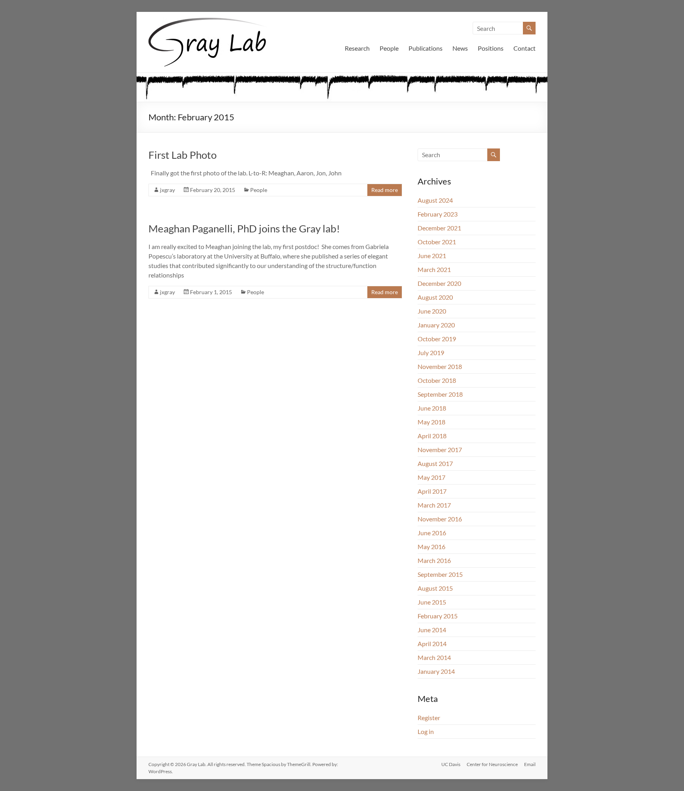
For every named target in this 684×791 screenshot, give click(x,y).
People (389, 48)
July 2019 (431, 352)
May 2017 (431, 477)
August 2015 (435, 588)
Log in (426, 731)
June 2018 (432, 408)
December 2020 (439, 283)
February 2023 (438, 214)
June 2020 (432, 311)
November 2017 (440, 449)
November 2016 (440, 519)
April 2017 (432, 491)
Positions (491, 48)
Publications (425, 48)
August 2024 (435, 200)
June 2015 (432, 602)
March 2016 (434, 560)
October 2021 (437, 241)
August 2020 (435, 297)
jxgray (167, 189)
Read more (384, 189)
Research (357, 48)
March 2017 (434, 505)
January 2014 (436, 671)
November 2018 (440, 366)
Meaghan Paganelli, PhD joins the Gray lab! (244, 228)
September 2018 (440, 394)
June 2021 (432, 255)
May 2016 (431, 546)
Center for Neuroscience (492, 764)
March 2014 (434, 657)
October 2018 (437, 380)
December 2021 (439, 228)
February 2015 (438, 616)
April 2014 (432, 643)
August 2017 (435, 463)
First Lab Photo (182, 154)
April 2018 (432, 435)
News (460, 48)
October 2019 (437, 338)
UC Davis (450, 764)
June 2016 (432, 532)
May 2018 (431, 422)
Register (429, 717)
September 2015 (440, 574)
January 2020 (436, 325)
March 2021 (434, 269)
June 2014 (432, 629)
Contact (524, 48)
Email (530, 764)
